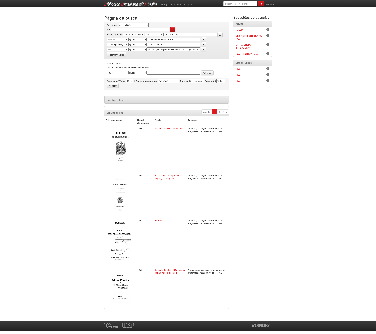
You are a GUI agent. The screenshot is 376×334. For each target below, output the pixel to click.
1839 (238, 80)
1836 (238, 68)
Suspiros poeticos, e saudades (169, 128)
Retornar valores (116, 54)
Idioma (269, 4)
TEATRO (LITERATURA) (247, 53)
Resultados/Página (116, 81)
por (108, 29)
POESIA (239, 29)
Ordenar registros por (146, 81)
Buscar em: (112, 25)
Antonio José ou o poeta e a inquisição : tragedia (168, 177)
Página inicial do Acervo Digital (177, 4)
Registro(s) (210, 81)
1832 (238, 74)
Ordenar (184, 81)
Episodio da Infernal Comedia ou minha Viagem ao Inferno (170, 271)
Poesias (158, 220)
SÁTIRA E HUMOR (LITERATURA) (244, 46)
